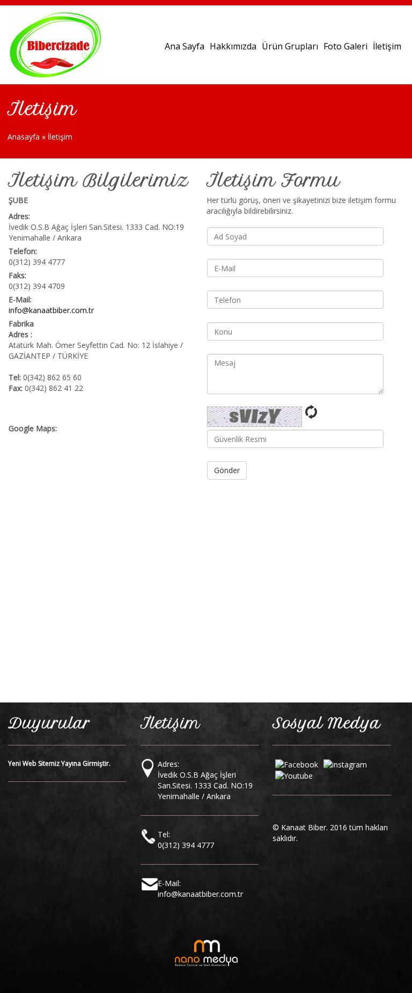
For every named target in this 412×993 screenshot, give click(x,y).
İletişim (387, 46)
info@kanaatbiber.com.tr (51, 310)
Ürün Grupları (290, 46)
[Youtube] (294, 775)
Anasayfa (25, 137)
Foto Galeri (345, 46)
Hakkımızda (233, 46)
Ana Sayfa (184, 46)
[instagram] (345, 764)
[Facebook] (296, 764)
